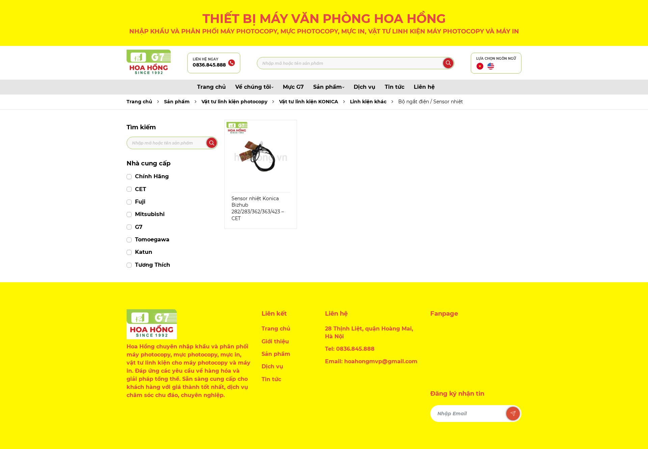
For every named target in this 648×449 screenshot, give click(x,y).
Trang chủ (211, 87)
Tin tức (394, 87)
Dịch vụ (364, 87)
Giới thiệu (275, 341)
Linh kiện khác (368, 102)
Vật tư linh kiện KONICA (308, 102)
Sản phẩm (327, 87)
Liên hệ (424, 87)
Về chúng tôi (253, 87)
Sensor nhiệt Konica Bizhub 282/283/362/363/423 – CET (258, 208)
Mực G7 (293, 87)
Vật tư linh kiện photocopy (234, 102)
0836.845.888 (209, 65)
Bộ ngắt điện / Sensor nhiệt (430, 102)
